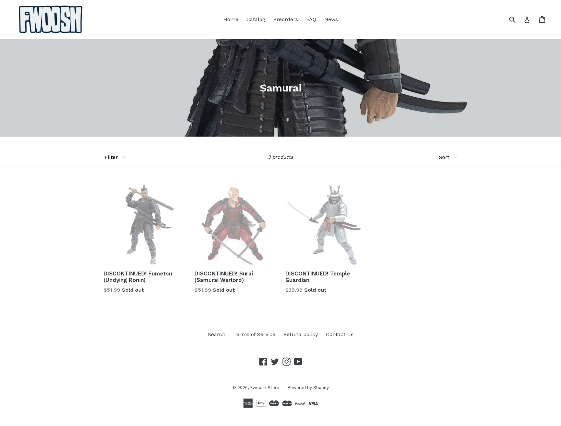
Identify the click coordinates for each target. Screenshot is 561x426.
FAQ (311, 19)
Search (216, 334)
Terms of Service (254, 334)
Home (230, 19)
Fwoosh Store (264, 387)
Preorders (285, 19)
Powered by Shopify (308, 387)
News (331, 19)
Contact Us (340, 334)
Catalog (255, 19)
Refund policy (300, 334)
